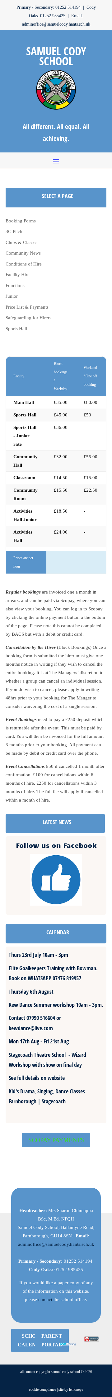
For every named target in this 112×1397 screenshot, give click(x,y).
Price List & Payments (27, 307)
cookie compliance (42, 1389)
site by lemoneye (70, 1389)
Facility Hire (18, 274)
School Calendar (32, 1340)
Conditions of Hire (24, 263)
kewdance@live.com (31, 1028)
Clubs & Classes (21, 242)
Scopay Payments (56, 1139)
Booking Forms (21, 220)
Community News (23, 253)
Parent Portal (51, 1340)
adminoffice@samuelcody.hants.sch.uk (56, 1244)
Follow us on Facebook (56, 845)
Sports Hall (16, 328)
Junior (12, 296)
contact (45, 1299)
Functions (15, 285)
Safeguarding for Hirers (28, 317)
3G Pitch (14, 231)
